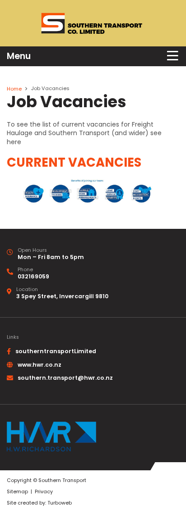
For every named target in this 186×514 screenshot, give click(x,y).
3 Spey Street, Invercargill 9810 (62, 296)
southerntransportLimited (55, 351)
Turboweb (59, 503)
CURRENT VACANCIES (74, 162)
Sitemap (17, 491)
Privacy (44, 491)
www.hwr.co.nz (39, 364)
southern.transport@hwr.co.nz (65, 378)
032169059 (33, 276)
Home (14, 88)
